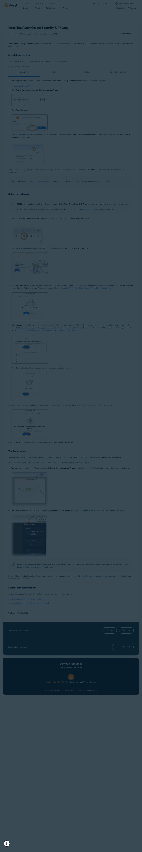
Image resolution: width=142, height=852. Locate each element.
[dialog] (71, 426)
